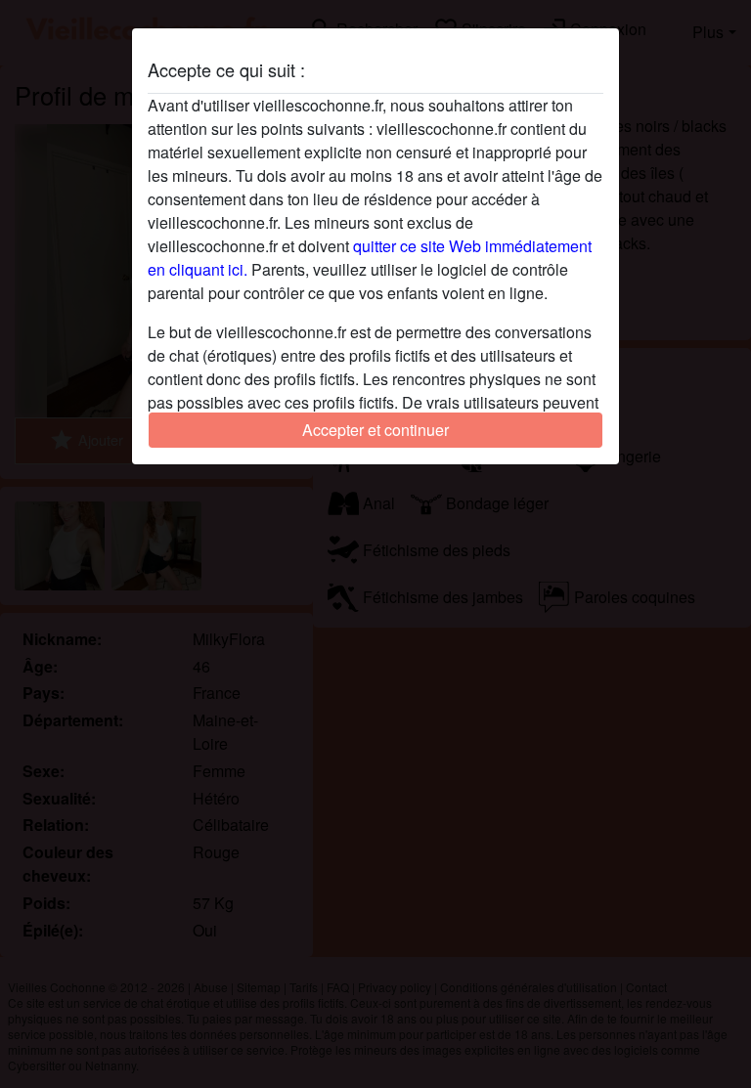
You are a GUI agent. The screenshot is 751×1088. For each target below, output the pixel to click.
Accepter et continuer (375, 429)
